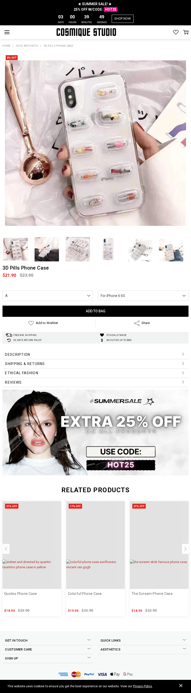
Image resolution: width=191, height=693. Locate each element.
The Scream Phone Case (152, 594)
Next (185, 549)
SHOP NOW (122, 18)
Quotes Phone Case (20, 594)
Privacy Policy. (142, 686)
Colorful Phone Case (85, 594)
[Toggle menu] (7, 32)
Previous (5, 549)
